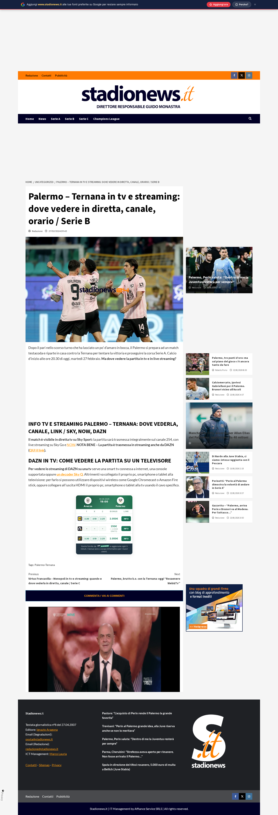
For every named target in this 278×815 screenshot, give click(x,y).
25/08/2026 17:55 (214, 287)
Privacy (56, 765)
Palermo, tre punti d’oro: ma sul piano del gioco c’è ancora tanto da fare (230, 361)
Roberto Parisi (221, 370)
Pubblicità (61, 75)
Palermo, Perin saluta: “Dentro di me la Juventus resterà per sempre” (218, 279)
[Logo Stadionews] (209, 741)
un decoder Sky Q (70, 474)
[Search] (250, 118)
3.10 (94, 518)
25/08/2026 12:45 (214, 443)
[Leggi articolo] (197, 364)
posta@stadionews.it (39, 739)
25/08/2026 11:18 (237, 468)
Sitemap (44, 765)
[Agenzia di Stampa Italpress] (214, 607)
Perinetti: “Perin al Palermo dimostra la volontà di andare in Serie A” (230, 484)
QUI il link (36, 450)
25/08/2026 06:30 (240, 370)
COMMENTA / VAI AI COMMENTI (104, 595)
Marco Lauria (58, 754)
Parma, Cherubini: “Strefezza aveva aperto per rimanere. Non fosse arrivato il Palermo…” (138, 754)
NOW (71, 445)
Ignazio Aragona (47, 729)
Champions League (106, 119)
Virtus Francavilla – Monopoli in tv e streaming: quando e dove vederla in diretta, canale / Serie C (65, 578)
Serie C (84, 119)
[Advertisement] (139, 42)
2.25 (102, 518)
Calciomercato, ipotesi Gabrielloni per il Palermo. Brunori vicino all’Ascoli (228, 386)
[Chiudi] (255, 4)
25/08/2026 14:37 (237, 394)
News (42, 119)
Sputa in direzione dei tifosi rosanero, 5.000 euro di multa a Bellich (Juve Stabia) (138, 767)
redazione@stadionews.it (42, 749)
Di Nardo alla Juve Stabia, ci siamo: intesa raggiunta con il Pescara (230, 460)
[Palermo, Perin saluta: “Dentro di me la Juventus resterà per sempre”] (219, 270)
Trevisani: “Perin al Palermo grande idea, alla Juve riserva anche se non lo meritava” (138, 728)
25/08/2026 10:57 (237, 493)
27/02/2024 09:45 (58, 231)
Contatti (46, 75)
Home (30, 119)
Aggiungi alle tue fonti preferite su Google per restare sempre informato (82, 4)
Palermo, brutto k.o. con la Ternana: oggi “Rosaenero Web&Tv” (145, 578)
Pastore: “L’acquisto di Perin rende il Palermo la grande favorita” (137, 715)
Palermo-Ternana (45, 564)
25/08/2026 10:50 (237, 517)
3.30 (86, 518)
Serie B (69, 119)
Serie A (55, 119)
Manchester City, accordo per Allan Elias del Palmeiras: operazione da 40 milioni (219, 435)
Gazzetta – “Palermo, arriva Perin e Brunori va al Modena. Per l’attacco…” (230, 509)
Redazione (32, 75)
